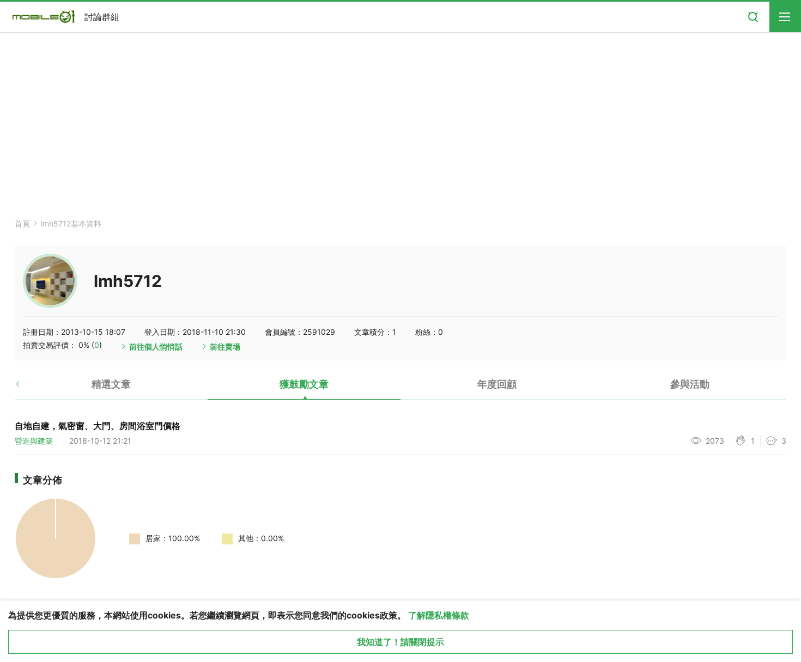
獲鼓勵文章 (304, 384)
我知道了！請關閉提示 (400, 641)
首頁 (22, 223)
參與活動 (689, 384)
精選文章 (111, 384)
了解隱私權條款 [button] (438, 615)
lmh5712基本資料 (71, 223)
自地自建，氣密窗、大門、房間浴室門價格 (97, 425)
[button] (27, 388)
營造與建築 (34, 440)
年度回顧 (497, 384)
